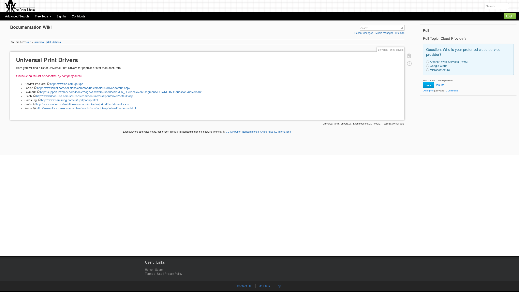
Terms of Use (153, 274)
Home (149, 269)
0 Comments (452, 90)
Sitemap (399, 32)
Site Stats (264, 286)
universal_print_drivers (47, 42)
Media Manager (384, 32)
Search (402, 28)
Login (509, 16)
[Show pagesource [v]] (409, 55)
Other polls (428, 90)
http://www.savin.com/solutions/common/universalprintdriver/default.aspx (82, 104)
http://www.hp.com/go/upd (66, 84)
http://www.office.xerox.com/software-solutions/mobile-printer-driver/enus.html (86, 108)
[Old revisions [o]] (409, 63)
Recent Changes (363, 32)
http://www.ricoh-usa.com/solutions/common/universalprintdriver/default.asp (84, 96)
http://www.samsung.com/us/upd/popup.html (69, 100)
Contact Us (244, 286)
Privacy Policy (173, 274)
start (28, 42)
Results (439, 85)
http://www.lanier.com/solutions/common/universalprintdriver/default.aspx (83, 88)
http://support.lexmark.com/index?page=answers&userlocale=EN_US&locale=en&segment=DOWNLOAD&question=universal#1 (121, 92)
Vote (428, 85)
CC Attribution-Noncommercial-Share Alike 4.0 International (259, 131)
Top (278, 286)
